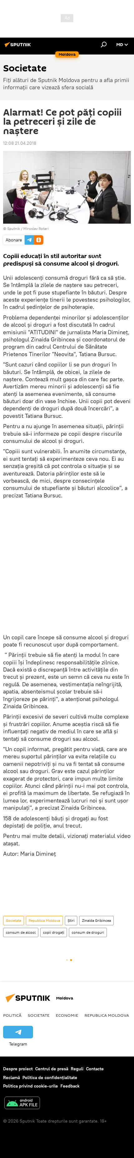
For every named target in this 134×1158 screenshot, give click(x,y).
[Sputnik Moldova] (18, 47)
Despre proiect (18, 1069)
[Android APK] (22, 1104)
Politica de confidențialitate (49, 1077)
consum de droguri (88, 932)
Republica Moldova (44, 920)
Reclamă (11, 1077)
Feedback (69, 1086)
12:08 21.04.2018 (19, 143)
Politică (12, 1015)
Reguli (77, 1069)
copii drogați (53, 932)
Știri (71, 920)
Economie (67, 1015)
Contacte (95, 1069)
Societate (13, 920)
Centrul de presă (51, 1069)
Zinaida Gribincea (96, 920)
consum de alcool (21, 932)
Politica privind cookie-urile (30, 1086)
